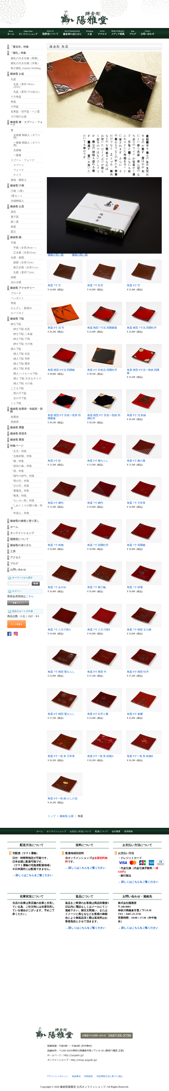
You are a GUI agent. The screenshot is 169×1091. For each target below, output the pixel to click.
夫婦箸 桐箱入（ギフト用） (26, 136)
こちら (30, 596)
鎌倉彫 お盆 (17, 73)
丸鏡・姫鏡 (17, 257)
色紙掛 (15, 421)
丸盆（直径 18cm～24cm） (24, 85)
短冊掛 (15, 416)
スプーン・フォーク (22, 160)
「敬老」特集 (19, 495)
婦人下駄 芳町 (21, 358)
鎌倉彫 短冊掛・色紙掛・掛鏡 (26, 410)
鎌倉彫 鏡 (15, 237)
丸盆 (13, 79)
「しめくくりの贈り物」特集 (26, 506)
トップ (52, 816)
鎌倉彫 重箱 (17, 439)
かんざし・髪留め (21, 308)
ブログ (14, 563)
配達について (101, 831)
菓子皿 (15, 216)
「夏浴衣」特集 (19, 46)
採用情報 (128, 831)
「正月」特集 (19, 451)
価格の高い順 (80, 254)
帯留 (13, 303)
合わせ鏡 (16, 282)
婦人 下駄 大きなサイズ (27, 378)
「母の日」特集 (20, 480)
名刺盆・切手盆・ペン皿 (25, 111)
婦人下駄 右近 (21, 353)
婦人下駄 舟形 (21, 368)
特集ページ (16, 445)
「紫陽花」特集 (20, 490)
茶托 (13, 211)
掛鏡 (13, 277)
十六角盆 (16, 96)
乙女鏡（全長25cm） (25, 252)
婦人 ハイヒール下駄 (25, 373)
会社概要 (116, 831)
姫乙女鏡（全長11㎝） (26, 267)
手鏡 (13, 242)
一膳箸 (17, 155)
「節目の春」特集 (21, 466)
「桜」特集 (17, 470)
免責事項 (76, 1076)
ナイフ (17, 175)
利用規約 (88, 1076)
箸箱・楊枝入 (19, 179)
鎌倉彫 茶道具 (18, 433)
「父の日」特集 (20, 485)
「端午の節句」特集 (22, 475)
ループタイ (17, 313)
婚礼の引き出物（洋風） (25, 63)
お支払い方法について (80, 831)
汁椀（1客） (18, 190)
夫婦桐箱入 (17, 200)
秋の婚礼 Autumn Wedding (26, 68)
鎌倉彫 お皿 (17, 206)
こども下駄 (17, 388)
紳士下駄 (16, 324)
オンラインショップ (22, 533)
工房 (13, 551)
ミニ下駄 (16, 403)
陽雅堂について (19, 539)
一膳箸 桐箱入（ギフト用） (26, 144)
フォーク (18, 170)
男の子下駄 (20, 393)
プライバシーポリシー (57, 1076)
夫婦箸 (17, 150)
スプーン (18, 165)
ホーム (14, 526)
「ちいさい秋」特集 (22, 500)
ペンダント (17, 298)
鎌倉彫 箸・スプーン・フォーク (26, 123)
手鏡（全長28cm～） (25, 247)
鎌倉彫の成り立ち (20, 545)
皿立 (13, 231)
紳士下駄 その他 (23, 343)
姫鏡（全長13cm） (24, 262)
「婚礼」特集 (18, 52)
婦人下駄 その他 (23, 383)
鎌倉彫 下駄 (17, 318)
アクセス (15, 557)
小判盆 (15, 106)
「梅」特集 (17, 461)
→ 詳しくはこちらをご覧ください (32, 875)
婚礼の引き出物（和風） (25, 58)
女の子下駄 (20, 398)
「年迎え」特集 (20, 513)
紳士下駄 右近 (21, 329)
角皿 (13, 226)
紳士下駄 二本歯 (23, 334)
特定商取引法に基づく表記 (109, 1076)
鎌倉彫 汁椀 (17, 185)
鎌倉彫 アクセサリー (22, 287)
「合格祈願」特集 (21, 456)
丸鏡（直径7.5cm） (24, 272)
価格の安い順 (56, 254)
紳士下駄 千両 (21, 338)
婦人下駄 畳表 (21, 363)
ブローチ (16, 293)
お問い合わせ (18, 569)
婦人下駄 (16, 348)
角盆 (13, 101)
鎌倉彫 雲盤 (17, 427)
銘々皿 (15, 221)
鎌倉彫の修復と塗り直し (24, 520)
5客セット (17, 195)
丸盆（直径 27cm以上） (27, 91)
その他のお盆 (19, 116)
